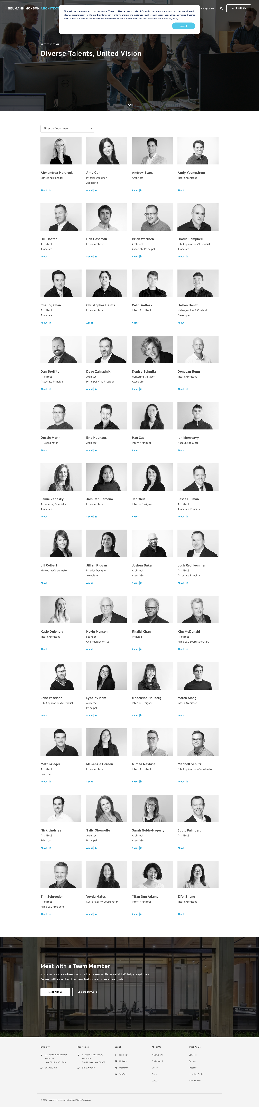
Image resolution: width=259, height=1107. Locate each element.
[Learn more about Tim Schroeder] (61, 874)
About (44, 190)
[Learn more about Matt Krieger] (61, 742)
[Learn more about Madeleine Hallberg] (152, 676)
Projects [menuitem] (193, 1068)
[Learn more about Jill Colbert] (61, 543)
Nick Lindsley (51, 831)
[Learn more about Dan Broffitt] (61, 349)
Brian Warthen (143, 239)
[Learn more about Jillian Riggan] (106, 543)
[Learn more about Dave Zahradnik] (106, 349)
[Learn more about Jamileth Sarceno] (106, 477)
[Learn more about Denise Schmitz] (152, 349)
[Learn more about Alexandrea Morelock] (61, 150)
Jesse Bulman (188, 499)
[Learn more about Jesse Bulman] (198, 477)
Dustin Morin (50, 438)
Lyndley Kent (96, 698)
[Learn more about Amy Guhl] (106, 150)
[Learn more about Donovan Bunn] (198, 349)
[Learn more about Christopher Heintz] (106, 283)
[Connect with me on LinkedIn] (50, 190)
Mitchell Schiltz (190, 764)
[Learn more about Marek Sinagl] (198, 676)
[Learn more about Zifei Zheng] (198, 874)
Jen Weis (138, 499)
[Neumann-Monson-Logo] (34, 8)
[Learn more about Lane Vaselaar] (61, 676)
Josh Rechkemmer (192, 566)
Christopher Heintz (100, 305)
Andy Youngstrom (191, 173)
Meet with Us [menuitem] (195, 1081)
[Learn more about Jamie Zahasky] (61, 477)
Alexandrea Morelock (57, 173)
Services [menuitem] (193, 1055)
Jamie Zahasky (52, 499)
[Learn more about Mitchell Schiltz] (198, 742)
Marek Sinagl (187, 698)
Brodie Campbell (190, 239)
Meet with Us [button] (238, 8)
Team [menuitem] (154, 1074)
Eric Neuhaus (96, 438)
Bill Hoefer (49, 239)
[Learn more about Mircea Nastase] (152, 742)
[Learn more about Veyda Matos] (106, 874)
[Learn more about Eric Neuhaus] (106, 415)
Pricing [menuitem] (192, 1061)
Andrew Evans (142, 173)
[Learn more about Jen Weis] (152, 477)
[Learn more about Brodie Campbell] (198, 217)
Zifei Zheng (186, 897)
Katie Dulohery (52, 632)
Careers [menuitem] (155, 1081)
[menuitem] (206, 8)
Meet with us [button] (55, 992)
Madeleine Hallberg (146, 698)
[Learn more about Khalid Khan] (152, 609)
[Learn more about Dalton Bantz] (198, 283)
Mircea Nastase (143, 764)
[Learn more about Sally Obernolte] (106, 808)
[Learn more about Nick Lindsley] (61, 808)
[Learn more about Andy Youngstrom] (198, 150)
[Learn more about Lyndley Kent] (106, 676)
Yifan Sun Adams (145, 897)
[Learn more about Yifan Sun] (152, 874)
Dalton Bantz (188, 305)
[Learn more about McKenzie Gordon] (106, 742)
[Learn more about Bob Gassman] (106, 217)
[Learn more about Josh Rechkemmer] (198, 543)
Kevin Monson (97, 632)
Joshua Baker (142, 566)
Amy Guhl (93, 173)
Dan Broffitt (50, 372)
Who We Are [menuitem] (157, 1055)
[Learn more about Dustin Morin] (61, 415)
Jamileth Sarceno (99, 499)
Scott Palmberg (189, 831)
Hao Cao (138, 438)
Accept (183, 26)
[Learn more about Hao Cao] (152, 415)
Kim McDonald (189, 632)
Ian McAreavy (188, 438)
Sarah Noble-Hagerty (148, 831)
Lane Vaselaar (51, 698)
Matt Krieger (50, 764)
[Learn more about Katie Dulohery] (61, 609)
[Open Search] (221, 8)
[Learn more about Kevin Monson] (106, 609)
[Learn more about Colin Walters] (152, 283)
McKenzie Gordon (99, 764)
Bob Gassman (96, 239)
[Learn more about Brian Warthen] (152, 217)
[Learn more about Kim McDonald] (198, 609)
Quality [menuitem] (155, 1068)
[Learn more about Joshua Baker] (152, 543)
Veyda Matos (96, 897)
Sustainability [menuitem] (158, 1061)
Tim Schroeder (52, 897)
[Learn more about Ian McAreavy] (198, 415)
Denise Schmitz (144, 372)
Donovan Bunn (189, 372)
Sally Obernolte (98, 831)
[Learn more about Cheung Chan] (61, 283)
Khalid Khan (141, 632)
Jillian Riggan (96, 566)
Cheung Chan (51, 305)
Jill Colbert (49, 566)
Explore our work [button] (87, 992)
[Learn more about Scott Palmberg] (198, 808)
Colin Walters (142, 305)
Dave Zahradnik (98, 372)
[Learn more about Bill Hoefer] (61, 217)
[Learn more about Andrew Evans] (152, 150)
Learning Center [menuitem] (196, 1074)
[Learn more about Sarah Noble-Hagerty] (152, 808)
